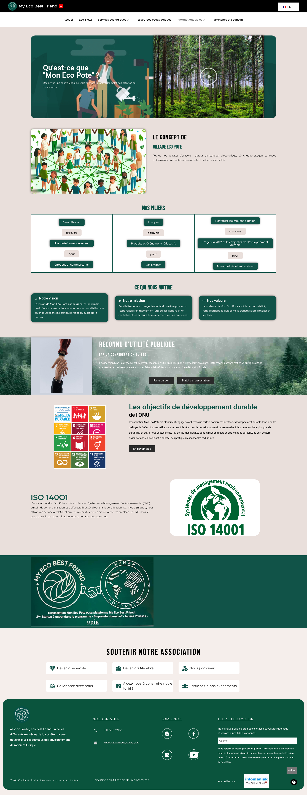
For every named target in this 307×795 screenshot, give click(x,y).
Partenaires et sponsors (228, 19)
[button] (209, 76)
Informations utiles (189, 19)
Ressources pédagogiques (153, 19)
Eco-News (86, 19)
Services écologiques (112, 19)
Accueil (69, 19)
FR (289, 7)
